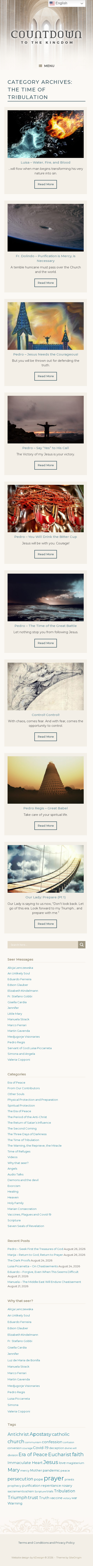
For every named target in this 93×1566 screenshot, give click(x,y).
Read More (46, 184)
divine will (71, 1448)
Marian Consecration (22, 1209)
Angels (12, 1168)
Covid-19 (40, 1448)
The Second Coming (22, 1128)
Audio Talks (15, 1174)
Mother (36, 1470)
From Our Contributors (24, 1088)
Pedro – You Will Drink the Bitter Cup (45, 537)
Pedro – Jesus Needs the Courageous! (45, 354)
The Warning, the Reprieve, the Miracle (35, 1145)
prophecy (14, 1485)
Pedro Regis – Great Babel (45, 808)
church (16, 1441)
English (61, 3)
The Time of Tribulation (23, 1140)
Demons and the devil (23, 1180)
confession (52, 1442)
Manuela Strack (18, 1019)
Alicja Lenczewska (20, 967)
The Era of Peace (19, 1111)
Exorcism (14, 1186)
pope (38, 1479)
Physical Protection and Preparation (33, 1099)
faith (78, 1454)
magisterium (75, 1463)
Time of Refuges (19, 1151)
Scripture (14, 1220)
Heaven (13, 1197)
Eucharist (59, 1454)
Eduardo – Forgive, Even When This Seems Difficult (43, 1272)
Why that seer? (18, 1163)
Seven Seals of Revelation (26, 1226)
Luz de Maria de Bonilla (24, 1360)
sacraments (16, 1491)
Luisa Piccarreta (19, 1398)
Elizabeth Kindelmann (23, 990)
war (74, 1498)
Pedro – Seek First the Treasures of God (35, 1249)
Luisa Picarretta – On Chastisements (33, 1266)
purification (31, 1486)
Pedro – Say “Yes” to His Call (45, 448)
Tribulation (64, 1491)
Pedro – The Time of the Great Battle (45, 626)
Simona (13, 1405)
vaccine (56, 1498)
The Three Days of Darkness (27, 1134)
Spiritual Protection (21, 1105)
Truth (44, 1498)
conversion (15, 1448)
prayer (54, 1478)
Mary (14, 1470)
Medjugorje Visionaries (24, 1036)
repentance (51, 1485)
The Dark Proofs (19, 1260)
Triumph (17, 1497)
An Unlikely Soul (19, 973)
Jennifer (13, 1007)
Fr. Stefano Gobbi (20, 996)
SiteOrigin (75, 1557)
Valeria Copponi (19, 1059)
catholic (60, 1434)
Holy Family (16, 1203)
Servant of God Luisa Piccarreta (30, 1048)
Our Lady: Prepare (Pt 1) (46, 897)
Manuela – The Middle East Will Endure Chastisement (44, 1282)
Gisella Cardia (17, 1002)
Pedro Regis (16, 1042)
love (62, 1463)
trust (33, 1497)
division (13, 1455)
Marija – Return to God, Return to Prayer (35, 1254)
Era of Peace (16, 1082)
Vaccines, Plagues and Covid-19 (29, 1214)
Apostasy (40, 1434)
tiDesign (39, 1557)
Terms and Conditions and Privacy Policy (46, 1542)
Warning (15, 1503)
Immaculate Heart (25, 1462)
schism (29, 1491)
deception (56, 1448)
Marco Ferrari (17, 1025)
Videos (12, 1157)
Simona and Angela (21, 1053)
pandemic (51, 1470)
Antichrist (18, 1434)
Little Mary (15, 1013)
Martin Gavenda (19, 1030)
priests (69, 1479)
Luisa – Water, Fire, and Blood (46, 162)
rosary (67, 1485)
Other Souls (16, 1094)
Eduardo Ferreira (19, 979)
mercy (24, 1470)
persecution (20, 1479)
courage (27, 1448)
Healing (13, 1191)
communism (33, 1442)
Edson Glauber (18, 985)
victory (67, 1498)
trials (49, 1491)
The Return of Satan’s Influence (29, 1122)
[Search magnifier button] (81, 944)
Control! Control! (45, 715)
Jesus (50, 1462)
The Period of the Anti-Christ (27, 1117)
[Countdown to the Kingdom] (46, 37)
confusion (68, 1442)
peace (65, 1470)
